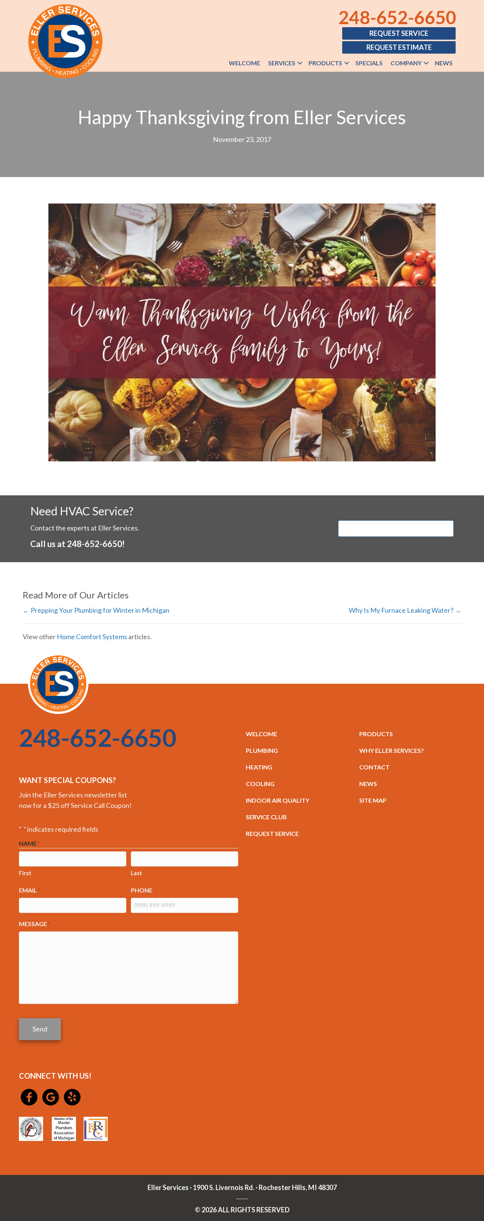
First (25, 872)
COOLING (260, 783)
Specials (369, 62)
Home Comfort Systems (92, 636)
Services (281, 62)
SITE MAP (372, 800)
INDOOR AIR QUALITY (277, 800)
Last (136, 872)
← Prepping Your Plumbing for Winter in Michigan (96, 610)
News (444, 62)
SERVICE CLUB (266, 816)
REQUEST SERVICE (272, 833)
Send (40, 1029)
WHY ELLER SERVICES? (391, 750)
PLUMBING (262, 750)
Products (325, 62)
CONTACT (374, 767)
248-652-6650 (397, 17)
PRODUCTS (376, 733)
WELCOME (261, 733)
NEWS (368, 783)
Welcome (244, 62)
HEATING (259, 767)
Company (406, 62)
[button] (299, 63)
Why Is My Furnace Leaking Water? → (405, 610)
